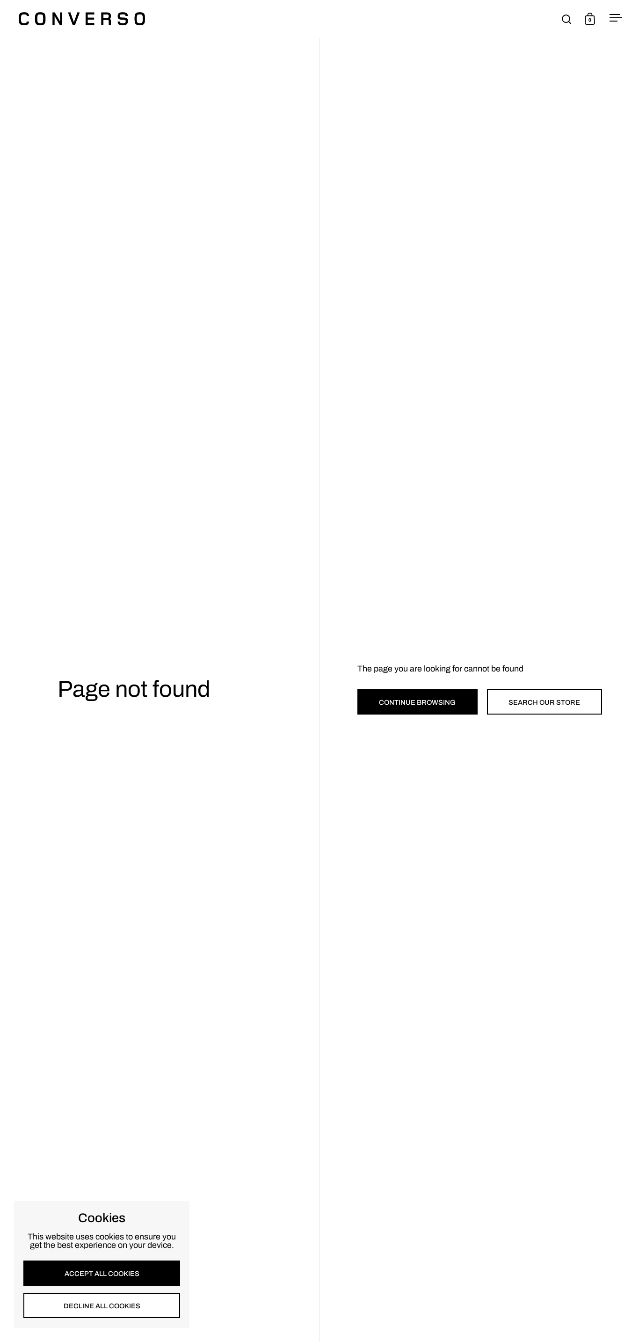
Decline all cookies (102, 1306)
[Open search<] (567, 19)
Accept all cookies (102, 1273)
